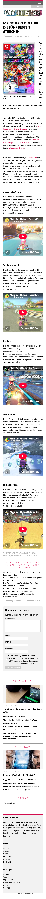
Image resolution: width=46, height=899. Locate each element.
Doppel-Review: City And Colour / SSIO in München (21, 780)
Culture (36, 36)
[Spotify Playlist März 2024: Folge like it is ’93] (23, 702)
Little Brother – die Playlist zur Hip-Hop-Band (20, 727)
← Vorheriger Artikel (12, 600)
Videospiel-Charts (16, 148)
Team (5, 877)
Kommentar (10, 619)
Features (7, 856)
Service (6, 859)
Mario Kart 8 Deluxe (15, 553)
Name (7, 635)
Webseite (9, 649)
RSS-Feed (7, 885)
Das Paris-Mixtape (10, 723)
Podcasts (7, 862)
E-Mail (8, 642)
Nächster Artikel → (34, 600)
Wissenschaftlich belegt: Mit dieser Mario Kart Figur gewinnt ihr (22, 573)
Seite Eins (7, 848)
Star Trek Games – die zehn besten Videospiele (20, 733)
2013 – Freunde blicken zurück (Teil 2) (16, 790)
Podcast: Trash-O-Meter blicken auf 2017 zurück (21, 786)
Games (6, 38)
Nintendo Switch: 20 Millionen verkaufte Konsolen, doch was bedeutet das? (20, 589)
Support (6, 874)
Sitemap (6, 888)
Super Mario (17, 556)
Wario (34, 556)
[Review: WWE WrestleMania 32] (23, 768)
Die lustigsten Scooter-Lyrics (14, 717)
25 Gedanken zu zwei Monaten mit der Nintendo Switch (19, 595)
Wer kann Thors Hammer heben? (15, 730)
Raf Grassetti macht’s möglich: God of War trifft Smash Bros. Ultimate (21, 584)
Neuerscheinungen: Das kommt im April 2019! (19, 783)
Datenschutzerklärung (12, 882)
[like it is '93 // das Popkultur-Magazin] (23, 14)
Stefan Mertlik (24, 36)
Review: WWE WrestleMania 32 (19, 775)
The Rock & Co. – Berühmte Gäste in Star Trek (20, 720)
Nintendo (33, 158)
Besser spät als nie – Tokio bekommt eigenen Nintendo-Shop (22, 579)
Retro (5, 854)
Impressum (8, 880)
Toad (27, 556)
